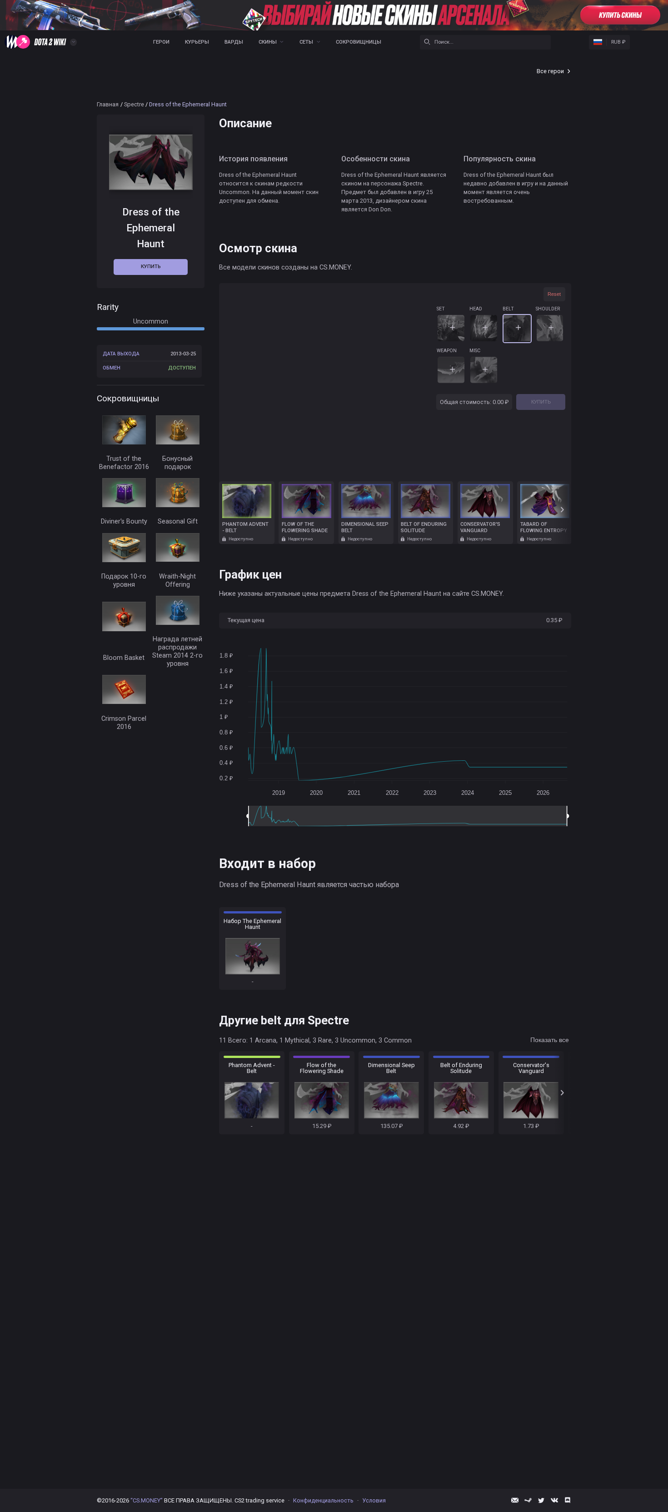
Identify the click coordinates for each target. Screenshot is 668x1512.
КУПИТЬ (541, 401)
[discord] (567, 1500)
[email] (514, 1500)
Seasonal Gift (178, 521)
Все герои (550, 71)
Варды (233, 42)
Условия (374, 1500)
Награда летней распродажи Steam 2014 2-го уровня (177, 651)
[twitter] (541, 1500)
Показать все (549, 1039)
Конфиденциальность (323, 1500)
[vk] (554, 1500)
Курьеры (197, 42)
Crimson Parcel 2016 (123, 722)
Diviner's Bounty (124, 521)
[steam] (528, 1500)
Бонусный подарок (177, 462)
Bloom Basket (124, 657)
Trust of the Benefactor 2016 (124, 462)
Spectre (134, 104)
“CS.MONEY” (146, 1500)
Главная (108, 104)
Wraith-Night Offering (177, 580)
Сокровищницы (358, 42)
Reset (554, 294)
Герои (161, 42)
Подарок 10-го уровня (123, 580)
